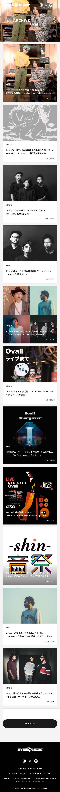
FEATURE (22, 769)
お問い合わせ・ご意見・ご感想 (45, 779)
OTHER (47, 774)
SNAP (39, 769)
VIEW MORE (30, 724)
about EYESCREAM (11, 779)
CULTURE (10, 507)
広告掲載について (27, 779)
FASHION (13, 774)
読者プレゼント (21, 781)
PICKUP (31, 769)
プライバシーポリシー (36, 781)
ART (29, 774)
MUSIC (9, 85)
